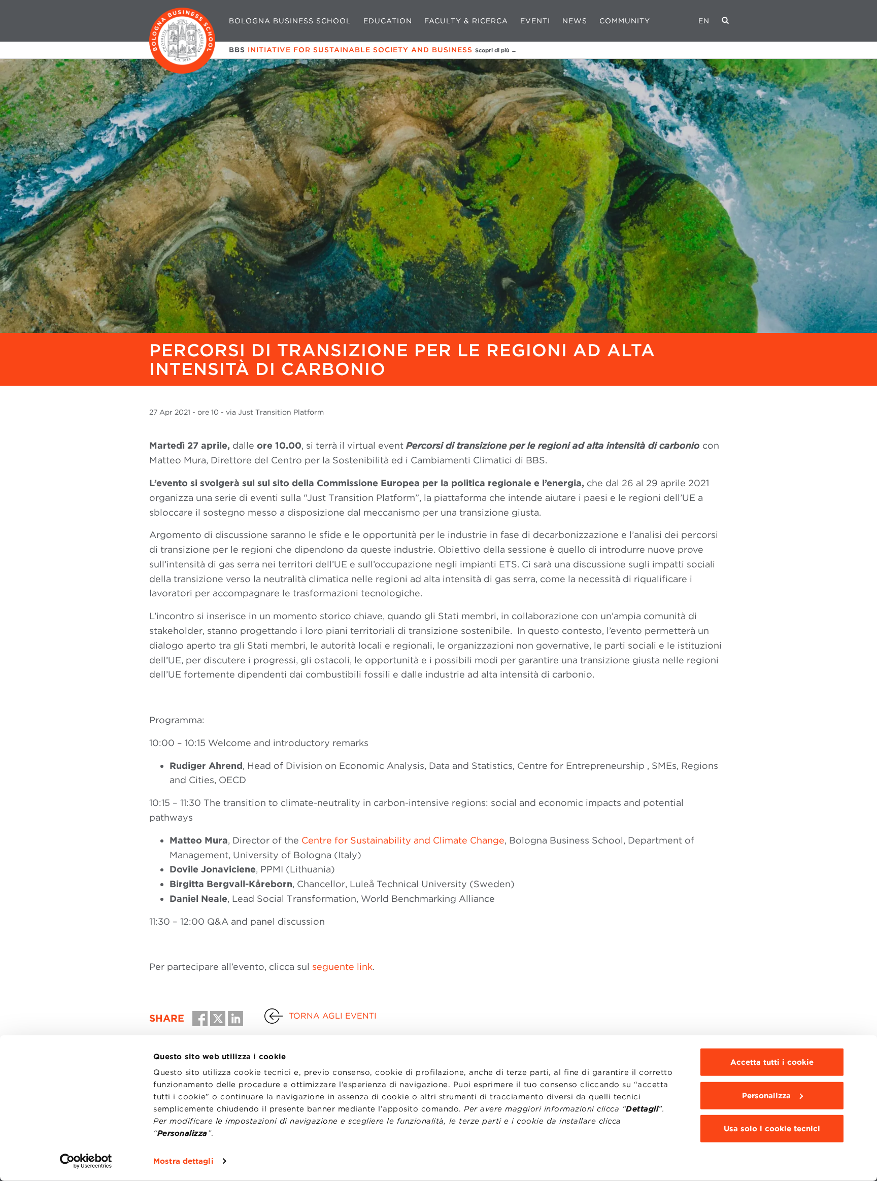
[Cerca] (725, 20)
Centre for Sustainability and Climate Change (402, 840)
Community (624, 21)
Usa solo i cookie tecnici (772, 1128)
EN (704, 21)
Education (387, 21)
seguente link (342, 966)
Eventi (535, 21)
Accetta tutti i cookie (772, 1062)
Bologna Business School (290, 21)
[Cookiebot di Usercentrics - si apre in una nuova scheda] (86, 1161)
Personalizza (766, 1095)
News (574, 21)
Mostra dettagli (183, 1161)
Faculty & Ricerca (466, 21)
